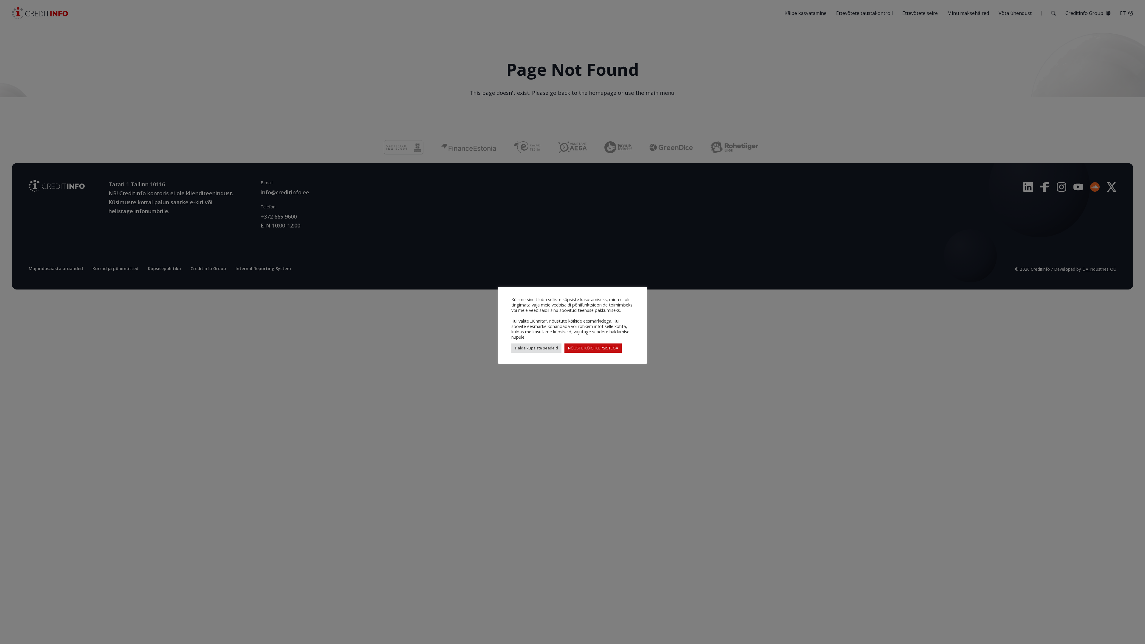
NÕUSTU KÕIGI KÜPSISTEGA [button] (593, 348)
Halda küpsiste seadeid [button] (536, 348)
